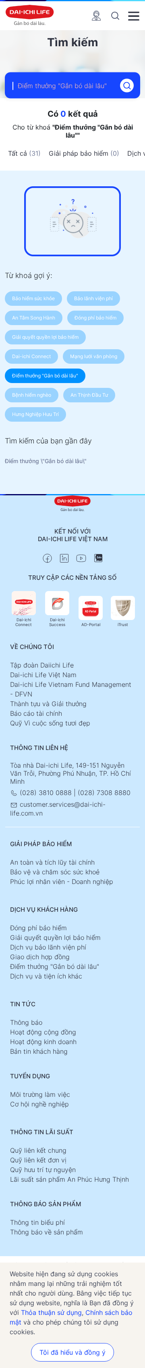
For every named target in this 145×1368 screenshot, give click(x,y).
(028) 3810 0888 (46, 793)
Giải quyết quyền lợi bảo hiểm (55, 937)
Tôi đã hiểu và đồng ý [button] (72, 1352)
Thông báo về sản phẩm (46, 1232)
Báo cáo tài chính (36, 713)
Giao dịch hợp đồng (40, 957)
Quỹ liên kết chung (38, 1150)
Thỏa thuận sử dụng (51, 1312)
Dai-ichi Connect (23, 622)
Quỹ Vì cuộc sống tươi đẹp (50, 723)
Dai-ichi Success (57, 622)
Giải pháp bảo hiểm (84, 153)
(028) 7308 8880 (104, 793)
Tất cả (24, 153)
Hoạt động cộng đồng (43, 1032)
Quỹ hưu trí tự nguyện (43, 1170)
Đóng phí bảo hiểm (38, 928)
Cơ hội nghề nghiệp (39, 1104)
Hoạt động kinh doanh (43, 1042)
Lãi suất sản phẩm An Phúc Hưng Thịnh (69, 1179)
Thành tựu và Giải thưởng (48, 704)
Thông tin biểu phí (37, 1222)
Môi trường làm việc (40, 1094)
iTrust (123, 624)
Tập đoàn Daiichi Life (42, 665)
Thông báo (26, 1022)
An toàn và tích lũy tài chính (52, 862)
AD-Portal (90, 624)
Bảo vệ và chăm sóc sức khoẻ (54, 872)
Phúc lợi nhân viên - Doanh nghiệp (61, 882)
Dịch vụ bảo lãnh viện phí (48, 947)
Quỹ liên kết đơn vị (38, 1160)
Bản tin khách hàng (39, 1051)
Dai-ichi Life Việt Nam (43, 675)
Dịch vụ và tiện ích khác (46, 976)
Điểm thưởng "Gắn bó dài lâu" (54, 966)
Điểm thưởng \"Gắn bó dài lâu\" (46, 460)
